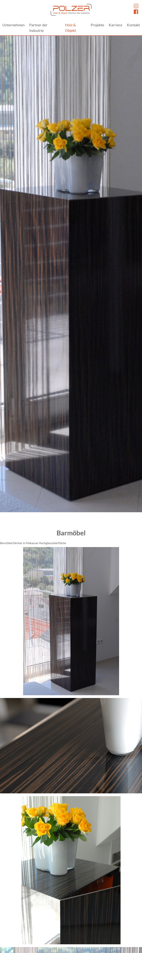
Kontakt (133, 25)
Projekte (97, 25)
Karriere (115, 25)
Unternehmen (13, 25)
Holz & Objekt (70, 28)
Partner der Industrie (38, 28)
